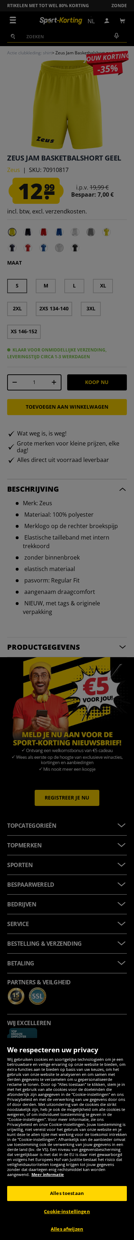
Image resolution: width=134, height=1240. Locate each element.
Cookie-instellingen (67, 1211)
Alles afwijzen (67, 1229)
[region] (67, 1139)
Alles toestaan (67, 1193)
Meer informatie (47, 1174)
